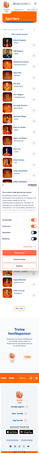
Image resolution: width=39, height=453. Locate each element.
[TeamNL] (12, 357)
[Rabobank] (23, 378)
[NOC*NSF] (36, 378)
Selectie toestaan (20, 259)
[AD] (31, 378)
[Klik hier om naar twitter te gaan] (24, 446)
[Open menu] (35, 3)
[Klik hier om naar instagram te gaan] (15, 446)
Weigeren (19, 266)
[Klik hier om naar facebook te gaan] (10, 446)
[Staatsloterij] (3, 378)
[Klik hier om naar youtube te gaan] (28, 446)
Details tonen (28, 247)
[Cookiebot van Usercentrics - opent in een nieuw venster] (28, 185)
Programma (18, 9)
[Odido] (11, 378)
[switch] (34, 226)
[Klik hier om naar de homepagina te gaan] (6, 7)
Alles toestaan (19, 253)
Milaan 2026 (31, 9)
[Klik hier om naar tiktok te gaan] (19, 446)
